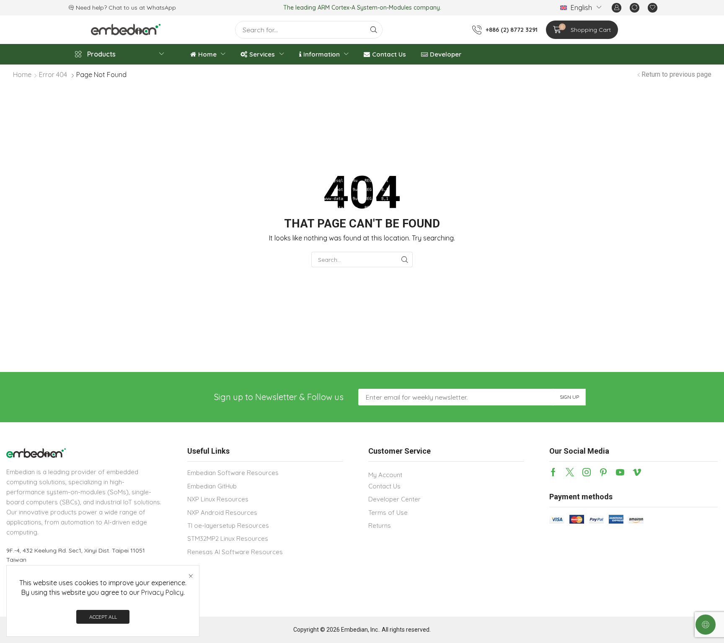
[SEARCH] (405, 259)
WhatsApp (161, 7)
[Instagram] (586, 472)
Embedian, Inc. (360, 629)
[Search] (373, 29)
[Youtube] (620, 472)
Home (22, 74)
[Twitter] (570, 472)
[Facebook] (553, 472)
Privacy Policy (162, 592)
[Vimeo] (637, 472)
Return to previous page (676, 74)
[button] (616, 8)
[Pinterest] (603, 472)
